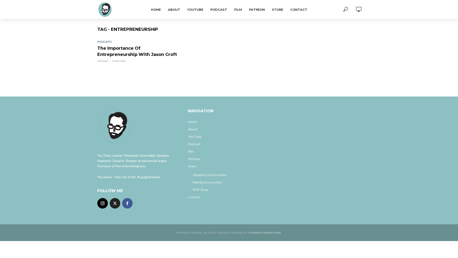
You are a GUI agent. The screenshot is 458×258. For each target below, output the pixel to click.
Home (156, 9)
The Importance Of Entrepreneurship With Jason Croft (137, 51)
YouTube (195, 9)
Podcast (218, 9)
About (174, 9)
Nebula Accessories (207, 182)
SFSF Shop (200, 190)
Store (277, 9)
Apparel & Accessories (210, 175)
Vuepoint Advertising (265, 232)
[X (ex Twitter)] (115, 203)
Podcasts (104, 41)
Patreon (257, 9)
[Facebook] (127, 203)
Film (238, 9)
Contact (298, 9)
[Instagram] (102, 203)
